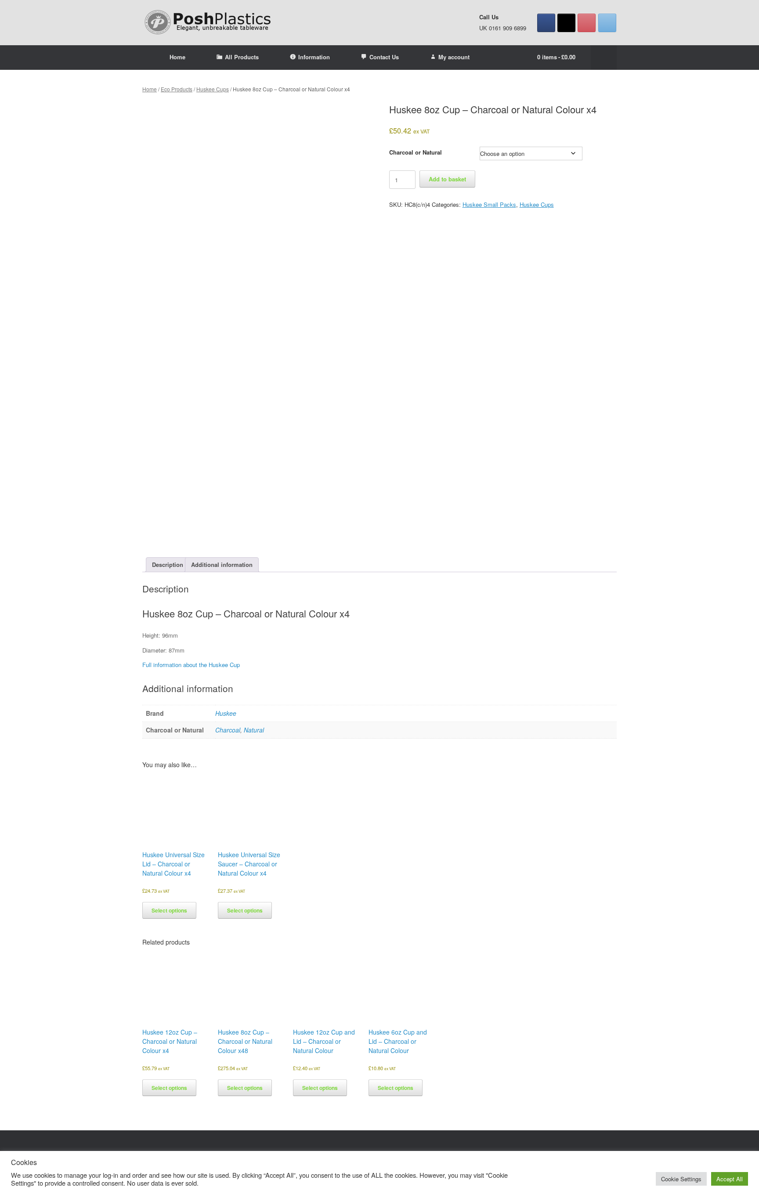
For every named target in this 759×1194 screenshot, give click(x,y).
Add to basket (447, 179)
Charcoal (227, 729)
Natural (254, 729)
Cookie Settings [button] (681, 1179)
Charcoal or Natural (415, 152)
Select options (169, 910)
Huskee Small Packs (489, 204)
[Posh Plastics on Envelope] (607, 23)
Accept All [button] (729, 1179)
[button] (604, 57)
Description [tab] (167, 564)
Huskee (225, 713)
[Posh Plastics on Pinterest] (587, 23)
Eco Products (176, 89)
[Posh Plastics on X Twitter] (566, 23)
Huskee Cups (212, 89)
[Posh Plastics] (208, 22)
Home (177, 57)
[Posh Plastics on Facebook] (546, 23)
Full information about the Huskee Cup (191, 664)
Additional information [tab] (222, 564)
